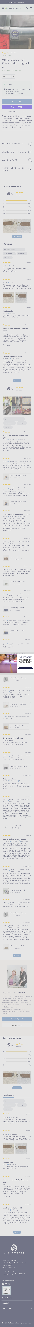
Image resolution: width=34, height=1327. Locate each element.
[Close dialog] (33, 655)
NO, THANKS (25, 670)
